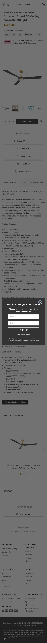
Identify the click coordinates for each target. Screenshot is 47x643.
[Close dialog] (40, 302)
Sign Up (23, 329)
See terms (22, 340)
